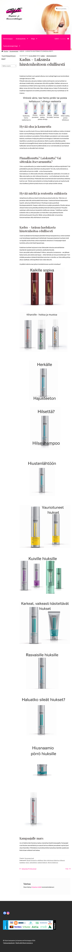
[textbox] (9, 66)
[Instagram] (8, 913)
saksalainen (33, 862)
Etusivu (6, 51)
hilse (45, 860)
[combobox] (9, 65)
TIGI (67, 869)
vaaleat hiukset (42, 862)
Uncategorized (14, 51)
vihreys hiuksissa (53, 862)
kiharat (62, 860)
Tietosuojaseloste (9, 943)
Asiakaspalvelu (21, 39)
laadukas (22, 862)
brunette (34, 860)
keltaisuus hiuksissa (53, 860)
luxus (27, 862)
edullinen (40, 860)
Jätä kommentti (51, 56)
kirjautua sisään (36, 887)
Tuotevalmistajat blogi (10, 46)
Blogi (33, 39)
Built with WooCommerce (24, 943)
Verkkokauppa (8, 39)
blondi (29, 860)
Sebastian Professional (29, 869)
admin (43, 56)
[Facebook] (4, 913)
